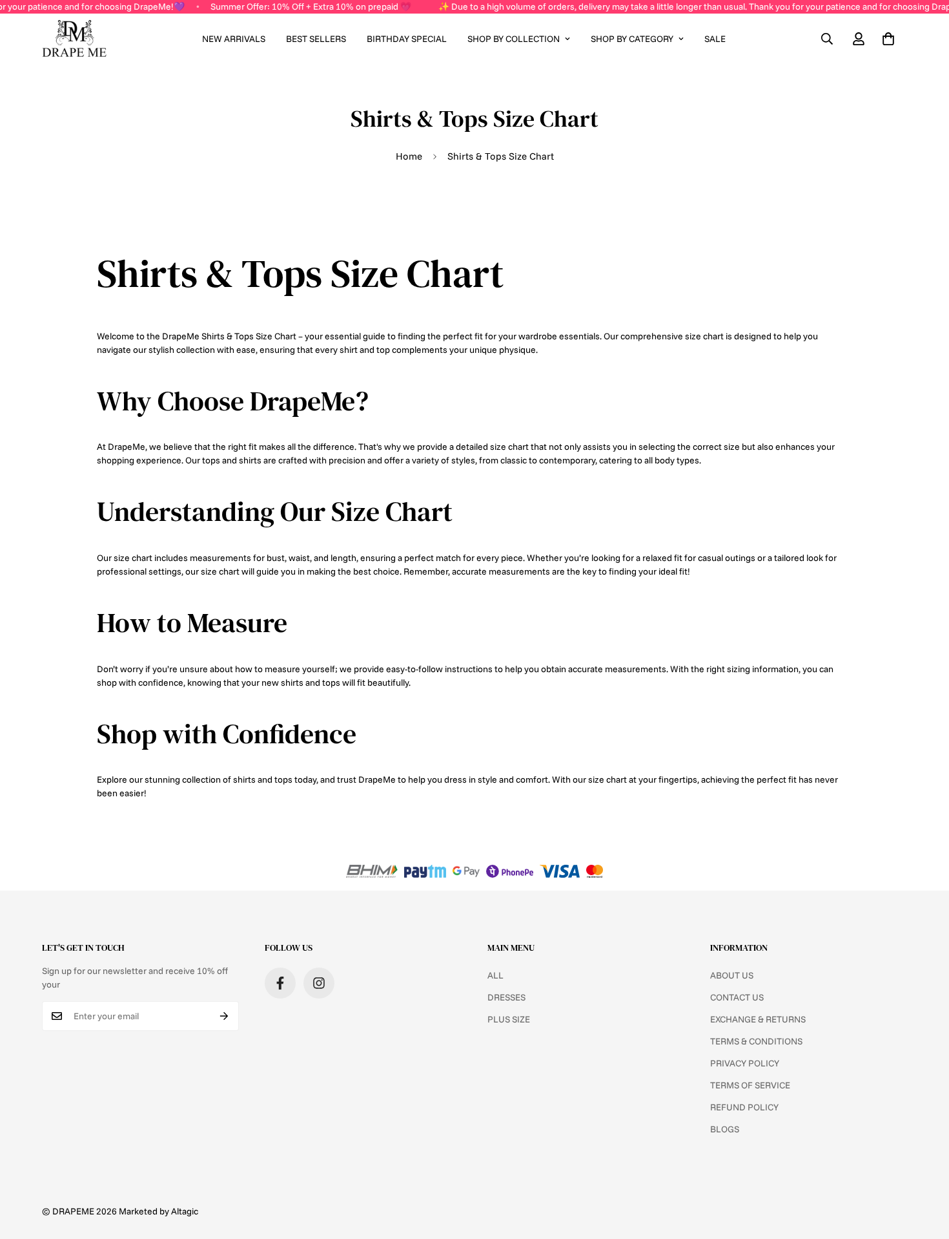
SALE (715, 39)
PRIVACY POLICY (744, 1063)
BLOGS (724, 1129)
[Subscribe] (224, 1016)
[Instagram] (318, 983)
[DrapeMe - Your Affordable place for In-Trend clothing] (74, 39)
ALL (495, 975)
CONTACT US (737, 997)
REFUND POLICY (744, 1107)
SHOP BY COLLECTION (513, 39)
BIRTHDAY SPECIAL (407, 39)
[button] (888, 39)
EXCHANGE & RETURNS (758, 1019)
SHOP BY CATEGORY (632, 39)
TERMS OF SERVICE (750, 1085)
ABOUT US (731, 975)
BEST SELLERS (316, 39)
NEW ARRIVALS (233, 39)
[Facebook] (280, 983)
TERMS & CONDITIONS (756, 1041)
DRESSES (506, 997)
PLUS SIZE (508, 1019)
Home (409, 156)
